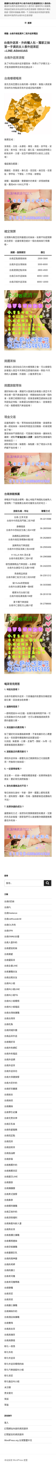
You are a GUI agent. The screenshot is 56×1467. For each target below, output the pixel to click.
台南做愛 (8, 953)
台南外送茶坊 (10, 1070)
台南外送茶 (9, 1065)
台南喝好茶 (9, 1041)
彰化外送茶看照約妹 (14, 1363)
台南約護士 (9, 1270)
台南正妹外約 (10, 1211)
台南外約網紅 (10, 1047)
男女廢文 (8, 1392)
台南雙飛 (8, 1322)
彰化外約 (8, 1351)
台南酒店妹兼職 (11, 1316)
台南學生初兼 (10, 1112)
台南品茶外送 (10, 1035)
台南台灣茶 (9, 1018)
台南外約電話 (10, 1053)
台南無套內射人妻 (13, 1223)
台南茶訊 (8, 1299)
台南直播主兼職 (11, 1234)
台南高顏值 (9, 1340)
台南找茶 (8, 1141)
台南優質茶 (9, 959)
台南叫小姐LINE (12, 989)
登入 (6, 1422)
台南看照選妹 (10, 1240)
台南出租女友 (10, 977)
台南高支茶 (9, 1328)
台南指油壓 (9, 1152)
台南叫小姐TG (11, 994)
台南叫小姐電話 (11, 1006)
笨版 (6, 1404)
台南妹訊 (8, 1100)
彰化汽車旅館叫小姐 (14, 1369)
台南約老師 (9, 1264)
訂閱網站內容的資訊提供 (16, 1428)
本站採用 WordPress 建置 (16, 1460)
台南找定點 (9, 1135)
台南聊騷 (8, 1287)
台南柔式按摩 (10, 1193)
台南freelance (10, 912)
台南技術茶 (9, 1147)
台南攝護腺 (9, 1188)
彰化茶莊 (8, 1375)
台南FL (7, 907)
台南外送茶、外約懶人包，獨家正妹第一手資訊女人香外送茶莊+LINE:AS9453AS (27, 47)
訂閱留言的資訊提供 (14, 1434)
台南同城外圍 (10, 1029)
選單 (30, 22)
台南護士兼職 (10, 1305)
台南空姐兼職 (10, 1246)
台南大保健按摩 (11, 1076)
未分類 (7, 1387)
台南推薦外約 (10, 1164)
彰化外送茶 (9, 1357)
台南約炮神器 (10, 1258)
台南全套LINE (11, 965)
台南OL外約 (10, 924)
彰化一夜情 (9, 1346)
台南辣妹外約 (10, 1311)
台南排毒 (8, 1158)
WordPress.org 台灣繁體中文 (18, 1440)
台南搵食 (8, 1182)
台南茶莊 (8, 1293)
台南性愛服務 (10, 1129)
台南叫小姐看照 (11, 1000)
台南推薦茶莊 (10, 1170)
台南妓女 (8, 1094)
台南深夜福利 (10, 1217)
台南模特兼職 (10, 1205)
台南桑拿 (8, 1199)
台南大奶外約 (10, 1082)
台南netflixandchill (12, 918)
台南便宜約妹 (10, 948)
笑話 (6, 1398)
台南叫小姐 (9, 983)
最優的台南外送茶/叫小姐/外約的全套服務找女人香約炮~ (27, 3)
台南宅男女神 (10, 1117)
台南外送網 (9, 1059)
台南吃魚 (8, 1024)
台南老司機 (9, 1275)
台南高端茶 (9, 1334)
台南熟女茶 (9, 1229)
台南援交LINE (11, 1176)
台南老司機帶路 (11, 1281)
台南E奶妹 (9, 901)
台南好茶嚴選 (10, 1088)
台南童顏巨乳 (10, 1252)
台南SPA (8, 930)
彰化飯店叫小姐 (11, 1381)
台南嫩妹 (8, 1106)
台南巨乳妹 (9, 1123)
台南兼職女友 (10, 971)
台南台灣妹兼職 (11, 1012)
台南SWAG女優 (11, 936)
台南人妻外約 (10, 942)
